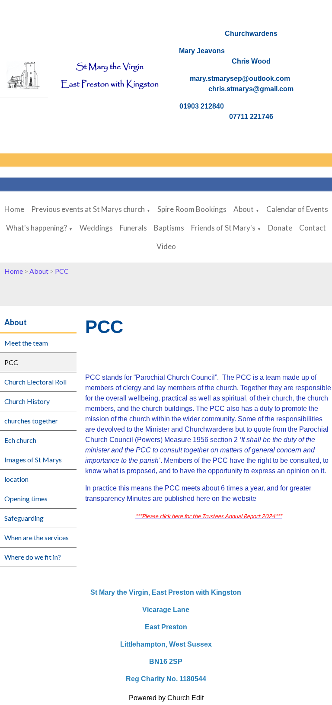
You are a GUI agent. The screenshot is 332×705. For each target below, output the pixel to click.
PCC (62, 271)
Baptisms (169, 227)
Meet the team (26, 343)
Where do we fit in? (32, 557)
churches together (31, 421)
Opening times (26, 498)
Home (14, 209)
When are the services (36, 537)
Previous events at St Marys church (88, 209)
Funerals (133, 227)
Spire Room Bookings (192, 209)
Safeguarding (24, 518)
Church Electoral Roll (35, 382)
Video (166, 246)
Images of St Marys (33, 459)
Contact (312, 227)
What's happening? (36, 227)
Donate (280, 227)
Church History (27, 401)
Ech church (20, 440)
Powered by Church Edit (166, 698)
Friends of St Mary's (223, 227)
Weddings (96, 227)
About (243, 209)
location (16, 479)
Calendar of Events (297, 209)
